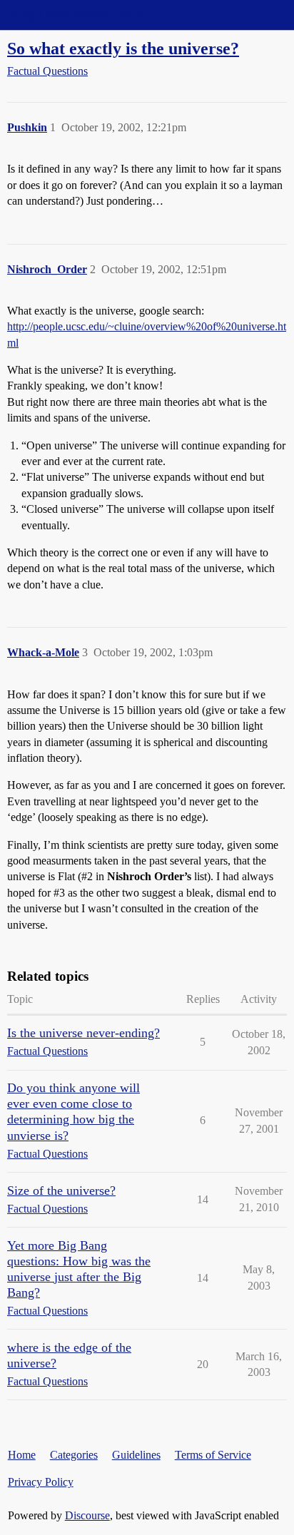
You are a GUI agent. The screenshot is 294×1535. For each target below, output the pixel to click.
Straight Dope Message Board (75, 15)
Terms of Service (213, 1455)
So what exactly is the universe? (123, 48)
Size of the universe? (61, 1190)
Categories (74, 1455)
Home (22, 1455)
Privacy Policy (41, 1482)
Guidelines (136, 1455)
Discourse (87, 1515)
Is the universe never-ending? (83, 1033)
